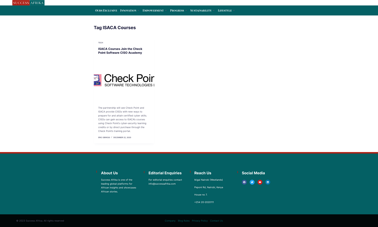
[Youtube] (260, 182)
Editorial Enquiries (165, 173)
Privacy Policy (200, 220)
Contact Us (216, 220)
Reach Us (202, 173)
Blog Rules (184, 220)
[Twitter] (252, 182)
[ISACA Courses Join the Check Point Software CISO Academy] (124, 80)
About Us (109, 173)
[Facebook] (244, 182)
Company (170, 220)
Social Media (253, 173)
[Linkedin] (267, 182)
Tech (100, 43)
